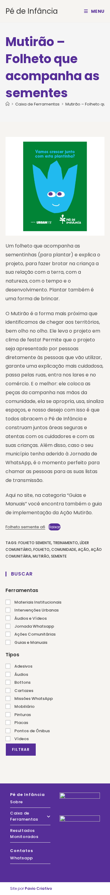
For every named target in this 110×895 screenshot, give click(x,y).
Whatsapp (21, 858)
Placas (20, 723)
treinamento (65, 542)
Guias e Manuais (30, 642)
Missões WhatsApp (33, 698)
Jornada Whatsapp (33, 626)
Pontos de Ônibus (31, 731)
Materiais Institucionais (37, 602)
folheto (41, 549)
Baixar (54, 527)
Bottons (22, 682)
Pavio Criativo (38, 888)
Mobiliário (24, 706)
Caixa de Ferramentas (24, 816)
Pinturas (22, 715)
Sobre (16, 802)
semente (59, 556)
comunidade (63, 549)
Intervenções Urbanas (36, 610)
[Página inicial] (7, 104)
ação (83, 549)
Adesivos (22, 666)
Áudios (20, 674)
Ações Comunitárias (34, 634)
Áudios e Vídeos (30, 618)
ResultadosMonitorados (24, 834)
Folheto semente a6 (25, 527)
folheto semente (34, 542)
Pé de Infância (32, 11)
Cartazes (23, 691)
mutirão (41, 556)
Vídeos (21, 739)
